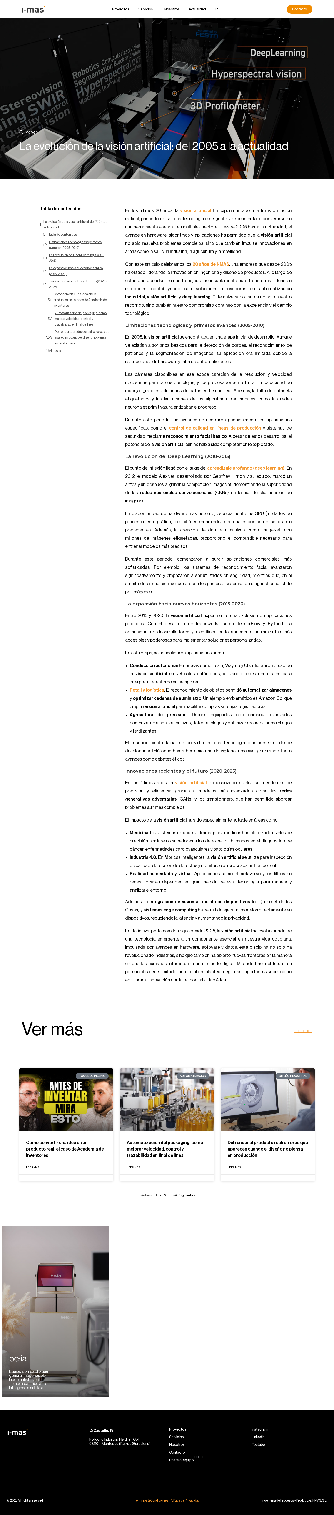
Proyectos (120, 9)
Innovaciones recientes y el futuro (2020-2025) (78, 284)
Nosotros (172, 9)
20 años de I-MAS (211, 264)
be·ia (58, 350)
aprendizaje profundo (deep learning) (245, 468)
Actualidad (197, 9)
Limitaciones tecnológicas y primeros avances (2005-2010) (75, 245)
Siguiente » (187, 1195)
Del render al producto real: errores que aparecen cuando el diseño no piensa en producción (82, 337)
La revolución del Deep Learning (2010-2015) (76, 258)
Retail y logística (147, 690)
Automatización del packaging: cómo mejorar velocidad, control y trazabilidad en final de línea (81, 319)
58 (175, 1195)
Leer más (33, 1167)
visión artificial (196, 210)
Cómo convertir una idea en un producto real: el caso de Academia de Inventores (80, 300)
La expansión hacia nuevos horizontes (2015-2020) (76, 271)
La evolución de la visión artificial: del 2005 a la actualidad (75, 224)
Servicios (145, 9)
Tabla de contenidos (62, 234)
